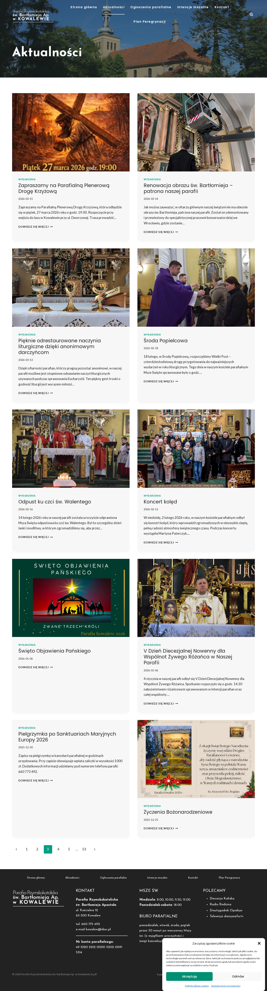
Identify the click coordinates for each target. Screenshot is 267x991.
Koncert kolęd (160, 501)
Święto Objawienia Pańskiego (54, 651)
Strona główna (83, 7)
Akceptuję (189, 976)
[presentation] (71, 132)
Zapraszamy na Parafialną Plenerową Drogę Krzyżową (63, 188)
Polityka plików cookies (197, 985)
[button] (259, 943)
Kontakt (222, 7)
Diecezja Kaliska (222, 898)
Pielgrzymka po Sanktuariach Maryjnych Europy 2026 (67, 737)
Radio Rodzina (220, 904)
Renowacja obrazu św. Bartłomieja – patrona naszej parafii (188, 188)
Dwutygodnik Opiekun (226, 910)
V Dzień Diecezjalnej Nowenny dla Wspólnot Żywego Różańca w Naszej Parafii (188, 657)
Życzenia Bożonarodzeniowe (178, 812)
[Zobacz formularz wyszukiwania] (251, 14)
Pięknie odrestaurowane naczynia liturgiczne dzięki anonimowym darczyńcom (59, 346)
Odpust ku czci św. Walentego (54, 501)
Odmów (238, 976)
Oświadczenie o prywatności (225, 985)
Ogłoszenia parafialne (150, 7)
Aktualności (114, 7)
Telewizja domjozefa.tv (226, 916)
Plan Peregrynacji (150, 22)
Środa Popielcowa (166, 340)
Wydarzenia (27, 179)
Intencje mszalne (193, 7)
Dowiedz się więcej (35, 226)
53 (84, 849)
